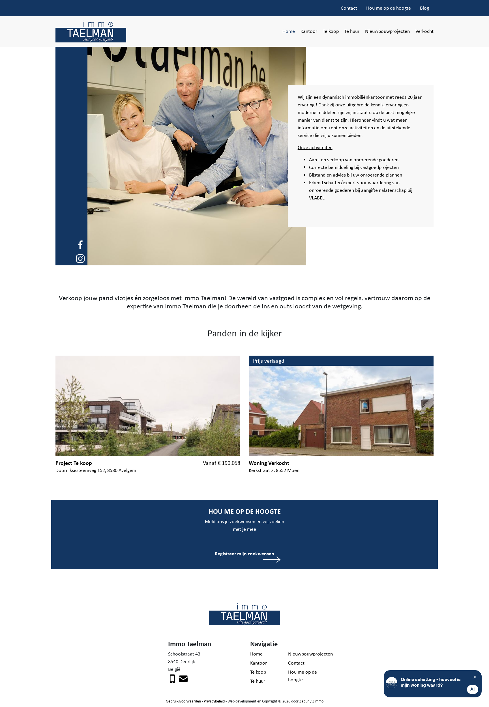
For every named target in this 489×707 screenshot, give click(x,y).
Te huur (351, 31)
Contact (349, 8)
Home (288, 31)
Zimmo (317, 701)
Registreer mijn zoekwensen (244, 553)
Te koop (331, 31)
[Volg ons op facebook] (80, 244)
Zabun (304, 701)
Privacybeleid (214, 701)
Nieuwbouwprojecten (387, 31)
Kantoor (309, 31)
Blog (424, 8)
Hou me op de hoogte (388, 8)
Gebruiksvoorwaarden (183, 701)
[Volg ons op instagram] (80, 258)
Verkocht (424, 31)
